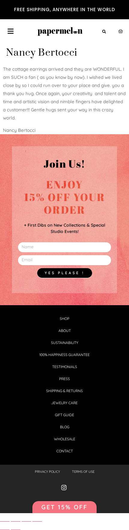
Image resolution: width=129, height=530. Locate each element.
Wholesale (64, 439)
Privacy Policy (47, 472)
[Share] (15, 519)
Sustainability (64, 342)
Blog (64, 427)
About (64, 330)
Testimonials (64, 366)
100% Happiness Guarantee (64, 354)
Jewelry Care (64, 403)
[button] (104, 32)
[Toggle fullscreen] (26, 519)
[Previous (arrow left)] (5, 527)
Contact (64, 451)
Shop (64, 318)
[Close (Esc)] (5, 519)
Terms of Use (83, 472)
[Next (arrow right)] (15, 527)
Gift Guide (64, 415)
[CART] (120, 31)
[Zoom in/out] (37, 519)
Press (64, 379)
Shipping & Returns (64, 391)
